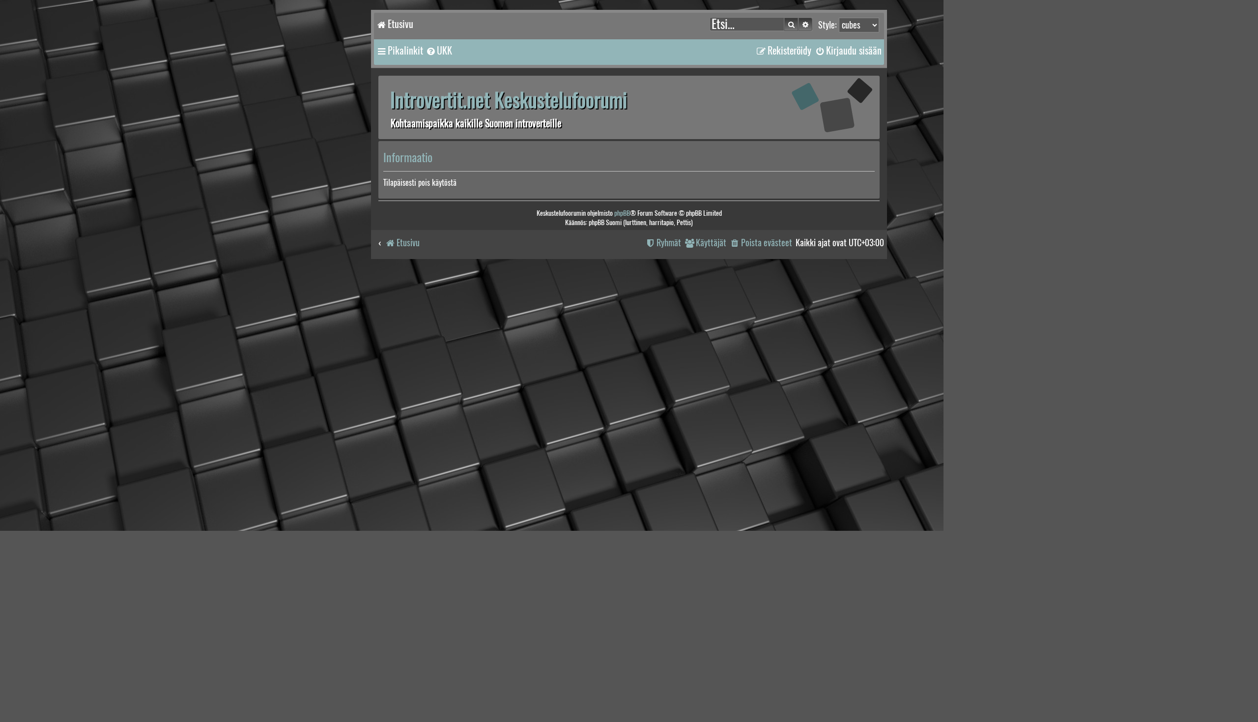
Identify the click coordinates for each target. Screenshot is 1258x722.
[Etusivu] (818, 107)
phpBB (622, 213)
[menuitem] (439, 50)
